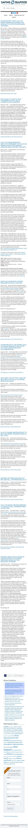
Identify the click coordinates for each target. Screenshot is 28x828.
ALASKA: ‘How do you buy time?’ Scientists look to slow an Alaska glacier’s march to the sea (14, 685)
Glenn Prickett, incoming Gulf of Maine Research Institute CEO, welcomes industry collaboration (14, 347)
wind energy (6, 764)
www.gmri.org (22, 276)
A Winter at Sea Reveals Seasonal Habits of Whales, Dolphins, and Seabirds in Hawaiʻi (13, 718)
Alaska (6, 727)
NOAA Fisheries (17, 754)
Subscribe (10, 808)
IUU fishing (8, 735)
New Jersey (16, 752)
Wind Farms (12, 764)
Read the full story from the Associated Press (12, 499)
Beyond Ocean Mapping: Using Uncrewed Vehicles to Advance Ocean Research (13, 692)
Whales (21, 762)
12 (14, 675)
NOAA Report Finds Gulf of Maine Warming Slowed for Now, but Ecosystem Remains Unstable (13, 23)
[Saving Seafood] (14, 4)
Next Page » (20, 675)
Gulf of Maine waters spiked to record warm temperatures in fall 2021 (14, 433)
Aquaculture (11, 726)
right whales (14, 760)
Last (8, 793)
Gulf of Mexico (19, 733)
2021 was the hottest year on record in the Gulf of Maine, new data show (13, 379)
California (8, 730)
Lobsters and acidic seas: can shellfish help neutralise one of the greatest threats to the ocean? (14, 699)
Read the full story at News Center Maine (11, 469)
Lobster (12, 735)
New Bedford (10, 747)
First (8, 788)
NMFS (5, 754)
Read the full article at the (12, 136)
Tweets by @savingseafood (11, 816)
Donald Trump (19, 732)
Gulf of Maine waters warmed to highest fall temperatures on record (13, 506)
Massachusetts (9, 738)
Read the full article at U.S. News (8, 93)
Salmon (19, 760)
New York (21, 752)
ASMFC (15, 727)
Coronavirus (7, 732)
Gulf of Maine (11, 733)
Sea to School (20, 291)
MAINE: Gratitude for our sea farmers (14, 715)
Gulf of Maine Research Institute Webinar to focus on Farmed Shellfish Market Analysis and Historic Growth (14, 144)
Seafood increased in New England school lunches (12, 282)
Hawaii (5, 735)
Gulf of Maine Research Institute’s (10, 288)
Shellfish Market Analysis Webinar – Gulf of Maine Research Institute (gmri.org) (13, 254)
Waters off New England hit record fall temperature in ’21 (14, 479)
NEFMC (5, 747)
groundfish (6, 733)
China (13, 730)
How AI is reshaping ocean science (14, 696)
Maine (3, 31)
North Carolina (14, 756)
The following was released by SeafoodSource (12, 372)
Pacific (9, 760)
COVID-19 (13, 732)
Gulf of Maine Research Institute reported (13, 443)
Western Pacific (15, 762)
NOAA (9, 754)
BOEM (5, 730)
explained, (6, 329)
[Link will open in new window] (11, 13)
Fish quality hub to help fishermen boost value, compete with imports (11, 100)
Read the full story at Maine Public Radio (11, 426)
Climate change (18, 730)
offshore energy (12, 758)
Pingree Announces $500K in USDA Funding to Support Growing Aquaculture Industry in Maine (12, 559)
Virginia (9, 762)
